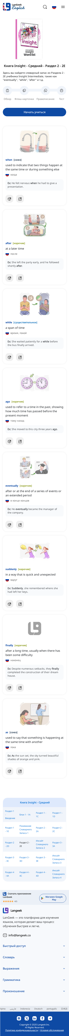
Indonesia (25, 1008)
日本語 (64, 1008)
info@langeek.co (19, 935)
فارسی (13, 1008)
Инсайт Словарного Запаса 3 (58, 859)
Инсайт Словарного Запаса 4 (58, 874)
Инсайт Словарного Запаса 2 (42, 844)
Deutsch (38, 1008)
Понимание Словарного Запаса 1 (25, 829)
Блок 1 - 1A (24, 814)
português (52, 1008)
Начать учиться (34, 112)
